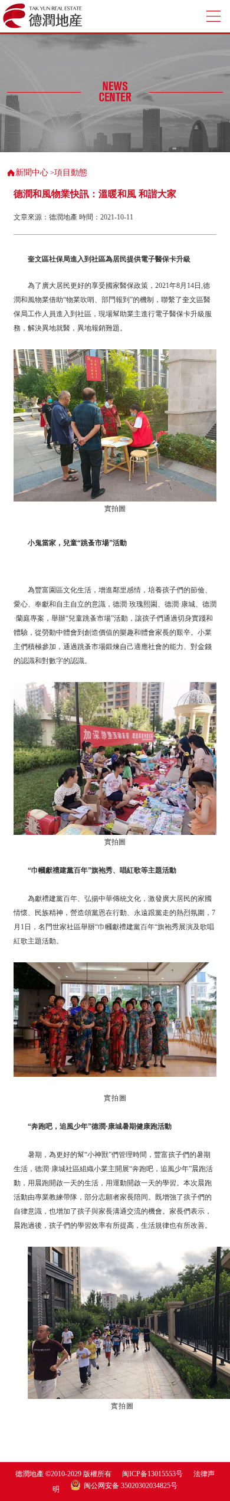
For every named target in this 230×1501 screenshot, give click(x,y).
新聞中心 (31, 172)
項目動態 (70, 172)
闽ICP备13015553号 (152, 1474)
